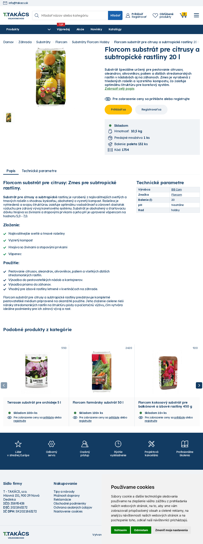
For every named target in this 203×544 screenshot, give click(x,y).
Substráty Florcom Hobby (90, 42)
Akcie (80, 29)
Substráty (43, 42)
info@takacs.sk (18, 3)
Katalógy (115, 29)
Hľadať (115, 15)
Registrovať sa (151, 109)
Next (199, 385)
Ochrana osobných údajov (73, 507)
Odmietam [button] (141, 530)
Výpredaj (63, 29)
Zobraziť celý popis (119, 89)
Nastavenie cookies (68, 511)
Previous (4, 385)
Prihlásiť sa (118, 109)
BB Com (176, 189)
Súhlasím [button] (120, 530)
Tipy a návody (64, 492)
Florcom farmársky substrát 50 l (98, 402)
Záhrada (25, 42)
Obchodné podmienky (70, 503)
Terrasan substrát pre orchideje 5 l (34, 402)
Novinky (96, 29)
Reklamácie (62, 499)
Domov (8, 42)
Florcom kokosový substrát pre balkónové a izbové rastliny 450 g (165, 404)
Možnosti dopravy (67, 495)
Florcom (61, 42)
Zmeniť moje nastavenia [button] (171, 530)
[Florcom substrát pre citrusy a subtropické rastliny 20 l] (50, 77)
